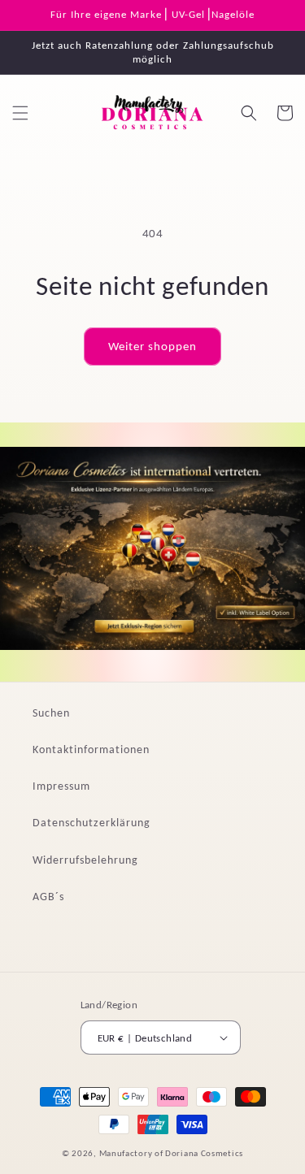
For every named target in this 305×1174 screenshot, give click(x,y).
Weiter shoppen (152, 346)
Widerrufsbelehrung (85, 860)
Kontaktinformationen (91, 749)
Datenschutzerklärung (91, 823)
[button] (20, 113)
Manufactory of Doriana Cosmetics (171, 1153)
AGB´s (48, 896)
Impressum (61, 786)
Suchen (51, 713)
